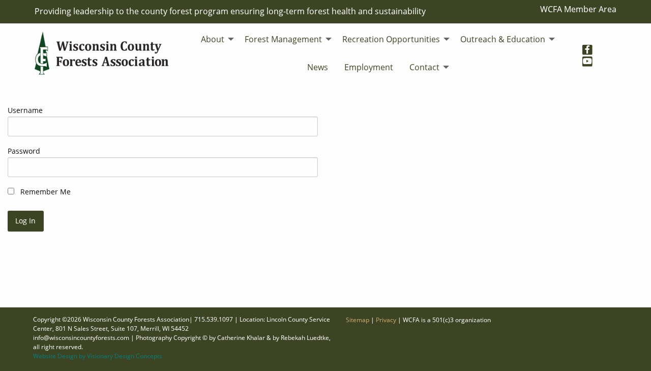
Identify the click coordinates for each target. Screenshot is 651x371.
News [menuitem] (317, 67)
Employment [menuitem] (368, 67)
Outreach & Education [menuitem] (502, 39)
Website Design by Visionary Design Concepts (97, 356)
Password (24, 151)
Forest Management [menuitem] (283, 39)
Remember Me (44, 191)
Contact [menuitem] (424, 67)
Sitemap (357, 320)
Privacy (386, 320)
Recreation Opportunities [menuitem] (391, 39)
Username (25, 110)
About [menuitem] (212, 39)
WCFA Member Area (578, 9)
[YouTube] (591, 58)
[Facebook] (591, 47)
